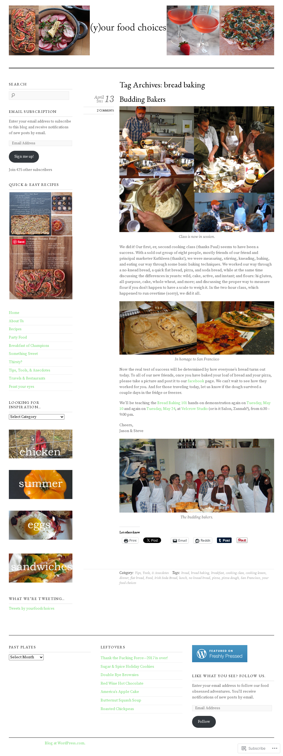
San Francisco (250, 578)
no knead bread (199, 578)
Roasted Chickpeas (117, 708)
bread (185, 573)
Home (14, 313)
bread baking (200, 573)
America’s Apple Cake (120, 691)
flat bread (137, 578)
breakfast (217, 573)
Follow (204, 721)
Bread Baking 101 (172, 403)
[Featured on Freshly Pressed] (219, 661)
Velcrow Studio (194, 408)
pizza (216, 578)
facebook (196, 381)
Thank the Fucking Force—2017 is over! (134, 658)
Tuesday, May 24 (160, 408)
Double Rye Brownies (120, 674)
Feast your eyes (21, 387)
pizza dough (230, 578)
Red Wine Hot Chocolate (122, 683)
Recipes (15, 329)
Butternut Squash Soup (121, 700)
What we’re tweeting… (37, 598)
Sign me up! (24, 156)
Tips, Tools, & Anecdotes (152, 573)
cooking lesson (256, 573)
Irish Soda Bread (165, 578)
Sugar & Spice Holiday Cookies (127, 666)
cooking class (235, 573)
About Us (16, 321)
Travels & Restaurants (27, 378)
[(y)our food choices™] (141, 31)
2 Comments (105, 110)
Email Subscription (33, 111)
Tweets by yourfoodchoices (31, 608)
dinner (124, 578)
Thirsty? (15, 362)
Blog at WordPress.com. (65, 743)
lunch (183, 578)
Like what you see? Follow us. (229, 675)
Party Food (18, 337)
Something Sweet (23, 354)
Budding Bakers (142, 99)
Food (149, 578)
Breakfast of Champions (29, 346)
